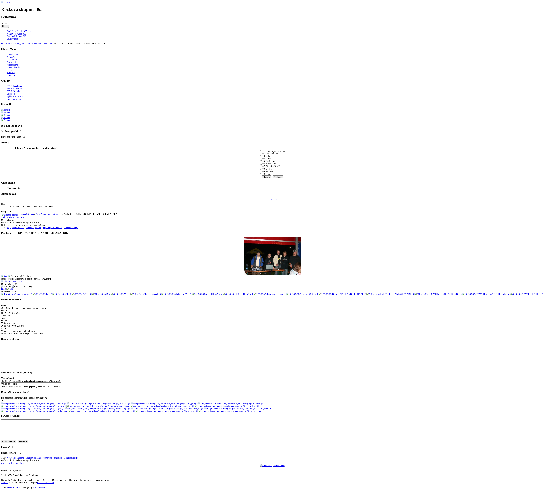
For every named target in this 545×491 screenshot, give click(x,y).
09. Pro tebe (267, 171)
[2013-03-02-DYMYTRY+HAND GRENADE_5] (438, 294)
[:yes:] (32, 408)
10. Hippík (267, 174)
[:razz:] (237, 408)
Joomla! (4, 482)
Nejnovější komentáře (52, 227)
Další (3, 289)
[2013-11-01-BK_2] (42, 294)
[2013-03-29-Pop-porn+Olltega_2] (270, 294)
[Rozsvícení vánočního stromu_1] (16, 294)
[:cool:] (99, 403)
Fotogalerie (20, 43)
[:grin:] (164, 403)
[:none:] (33, 406)
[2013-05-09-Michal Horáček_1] (238, 294)
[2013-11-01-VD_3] (81, 294)
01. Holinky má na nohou (273, 151)
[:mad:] (98, 406)
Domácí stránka (27, 214)
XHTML (10, 487)
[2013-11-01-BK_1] (61, 294)
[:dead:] (227, 406)
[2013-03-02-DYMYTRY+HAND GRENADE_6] (390, 294)
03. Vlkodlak (268, 156)
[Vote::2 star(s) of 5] (275, 354)
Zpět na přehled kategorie (12, 217)
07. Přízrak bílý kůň (271, 166)
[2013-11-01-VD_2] (100, 294)
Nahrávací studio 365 (16, 34)
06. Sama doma (269, 163)
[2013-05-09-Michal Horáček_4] (145, 294)
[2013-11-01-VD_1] (120, 294)
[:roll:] (34, 411)
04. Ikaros (266, 158)
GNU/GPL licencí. (45, 482)
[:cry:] (230, 411)
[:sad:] (162, 406)
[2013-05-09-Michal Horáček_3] (176, 294)
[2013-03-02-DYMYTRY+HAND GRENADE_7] (342, 294)
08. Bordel (267, 169)
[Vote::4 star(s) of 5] (275, 359)
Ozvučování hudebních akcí (39, 43)
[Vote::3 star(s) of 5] (275, 357)
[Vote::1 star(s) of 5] (275, 352)
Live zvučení (12, 39)
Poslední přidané (33, 227)
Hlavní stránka (7, 43)
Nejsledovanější (71, 227)
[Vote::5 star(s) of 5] (275, 362)
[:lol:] (97, 408)
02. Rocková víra (270, 153)
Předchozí (17, 281)
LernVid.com (39, 487)
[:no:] (167, 411)
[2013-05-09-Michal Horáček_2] (207, 294)
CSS (19, 487)
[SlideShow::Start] (4, 276)
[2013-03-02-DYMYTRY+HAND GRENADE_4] (485, 294)
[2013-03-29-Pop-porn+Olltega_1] (302, 294)
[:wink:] (230, 403)
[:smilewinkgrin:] (167, 408)
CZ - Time (272, 199)
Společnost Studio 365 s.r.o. (19, 31)
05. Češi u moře (269, 161)
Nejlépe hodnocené (15, 227)
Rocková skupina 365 (16, 36)
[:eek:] (102, 411)
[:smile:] (33, 403)
